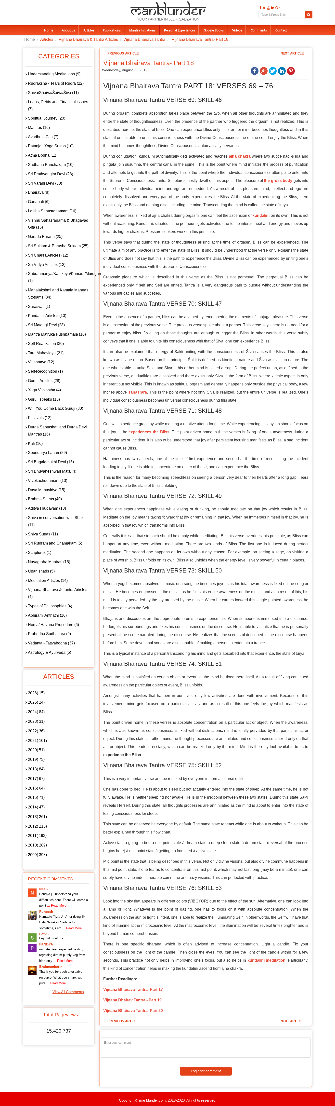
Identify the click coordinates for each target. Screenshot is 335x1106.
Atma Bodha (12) (42, 155)
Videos (237, 30)
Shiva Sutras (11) (43, 534)
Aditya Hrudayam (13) (47, 508)
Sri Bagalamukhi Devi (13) (51, 462)
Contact (281, 30)
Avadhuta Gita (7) (43, 137)
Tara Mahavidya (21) (46, 353)
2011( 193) (37, 835)
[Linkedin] (272, 8)
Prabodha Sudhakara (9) (49, 634)
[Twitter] (263, 8)
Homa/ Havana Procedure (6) (53, 625)
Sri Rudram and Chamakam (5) (55, 543)
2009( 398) (37, 855)
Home (48, 30)
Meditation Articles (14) (48, 580)
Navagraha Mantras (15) (49, 562)
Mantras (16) (39, 127)
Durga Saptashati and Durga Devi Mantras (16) (57, 430)
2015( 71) (36, 797)
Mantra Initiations (142, 30)
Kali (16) (35, 443)
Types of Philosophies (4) (50, 606)
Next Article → (294, 53)
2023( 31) (36, 721)
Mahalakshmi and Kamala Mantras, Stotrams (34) (58, 293)
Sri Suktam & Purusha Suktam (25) (58, 246)
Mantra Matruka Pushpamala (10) (57, 334)
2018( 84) (36, 769)
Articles (89, 30)
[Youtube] (268, 8)
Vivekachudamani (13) (47, 480)
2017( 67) (36, 779)
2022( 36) (36, 731)
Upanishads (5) (41, 571)
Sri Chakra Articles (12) (48, 255)
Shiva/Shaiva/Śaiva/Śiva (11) (53, 93)
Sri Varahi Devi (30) (45, 183)
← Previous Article (121, 53)
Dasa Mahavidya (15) (46, 490)
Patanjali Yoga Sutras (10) (51, 146)
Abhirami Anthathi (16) (47, 615)
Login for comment (206, 1071)
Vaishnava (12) (41, 362)
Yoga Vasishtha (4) (44, 390)
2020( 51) (36, 750)
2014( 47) (36, 807)
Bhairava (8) (38, 192)
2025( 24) (36, 702)
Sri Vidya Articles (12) (46, 264)
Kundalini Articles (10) (47, 316)
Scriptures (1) (39, 552)
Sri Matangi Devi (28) (46, 325)
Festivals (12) (40, 418)
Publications (112, 30)
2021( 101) (37, 740)
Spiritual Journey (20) (46, 118)
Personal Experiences (179, 30)
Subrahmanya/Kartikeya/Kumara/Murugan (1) (60, 277)
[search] (308, 14)
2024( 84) (36, 712)
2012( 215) (37, 826)
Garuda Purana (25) (45, 236)
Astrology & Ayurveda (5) (49, 652)
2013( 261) (37, 817)
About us (68, 30)
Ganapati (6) (39, 202)
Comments (259, 30)
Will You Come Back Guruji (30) (55, 408)
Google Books (214, 30)
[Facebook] (259, 8)
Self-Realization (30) (46, 343)
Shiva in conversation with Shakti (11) (57, 521)
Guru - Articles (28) (44, 381)
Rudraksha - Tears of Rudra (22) (56, 83)
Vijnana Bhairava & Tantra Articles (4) (57, 593)
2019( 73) (36, 759)
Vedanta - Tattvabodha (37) (51, 643)
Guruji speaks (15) (44, 399)
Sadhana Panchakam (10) (51, 165)
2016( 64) (36, 788)
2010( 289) (37, 845)
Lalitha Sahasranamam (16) (52, 211)
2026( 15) (36, 693)
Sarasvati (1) (39, 306)
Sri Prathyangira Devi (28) (50, 174)
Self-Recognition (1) (45, 371)
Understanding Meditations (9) (54, 74)
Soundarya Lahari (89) (47, 453)
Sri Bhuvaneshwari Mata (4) (52, 471)
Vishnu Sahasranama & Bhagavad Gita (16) (58, 224)
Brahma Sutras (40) (45, 499)
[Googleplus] (277, 8)
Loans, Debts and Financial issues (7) (58, 105)
